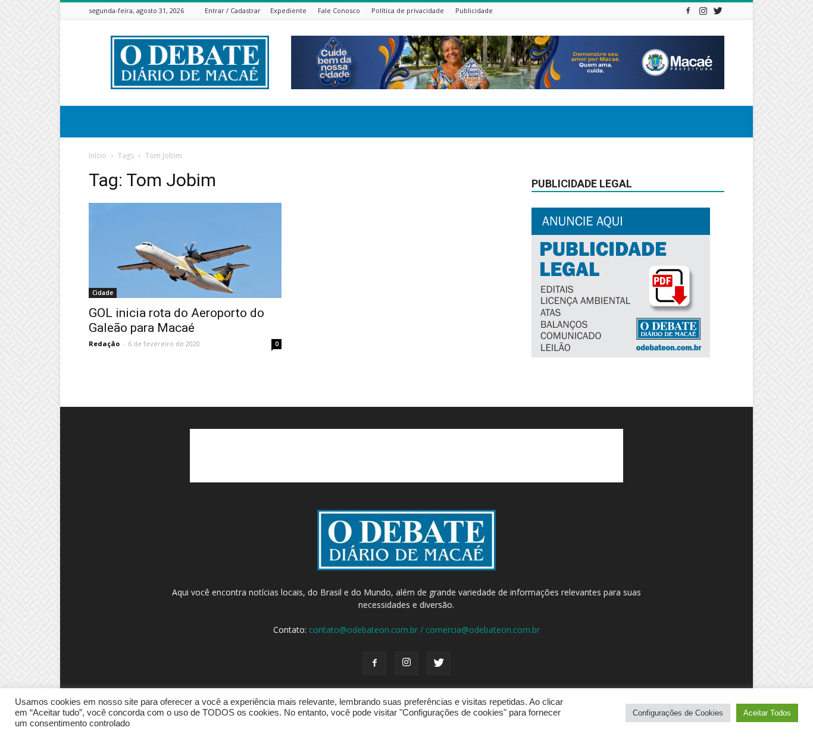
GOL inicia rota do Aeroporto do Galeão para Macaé (176, 320)
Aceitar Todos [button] (767, 712)
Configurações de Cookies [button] (678, 712)
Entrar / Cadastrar (233, 10)
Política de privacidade (407, 10)
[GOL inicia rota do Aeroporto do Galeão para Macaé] (185, 250)
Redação (104, 343)
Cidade (102, 292)
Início (98, 155)
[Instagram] (702, 10)
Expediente (288, 10)
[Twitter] (717, 10)
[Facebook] (688, 10)
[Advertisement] (406, 455)
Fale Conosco (339, 10)
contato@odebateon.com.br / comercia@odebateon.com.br (424, 629)
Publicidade (474, 10)
